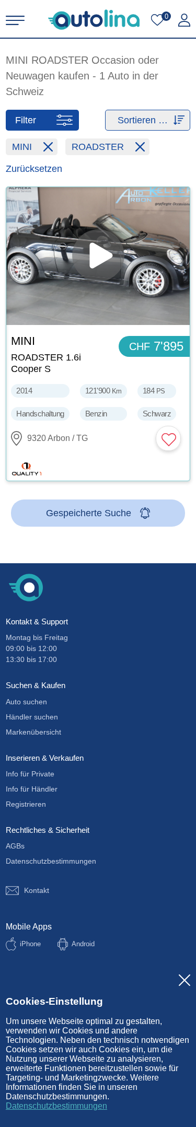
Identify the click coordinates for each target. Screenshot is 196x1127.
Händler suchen (32, 717)
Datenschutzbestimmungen (56, 1105)
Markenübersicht (33, 732)
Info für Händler (31, 789)
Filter (25, 120)
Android (83, 944)
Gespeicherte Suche (88, 513)
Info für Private (30, 774)
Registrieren (26, 804)
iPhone (30, 944)
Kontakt (36, 890)
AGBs (15, 846)
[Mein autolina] (184, 20)
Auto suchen (26, 702)
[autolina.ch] (94, 19)
